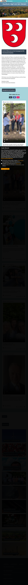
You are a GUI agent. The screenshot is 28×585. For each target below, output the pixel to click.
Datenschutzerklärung (7, 158)
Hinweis (18, 163)
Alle (10, 97)
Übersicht (20, 160)
